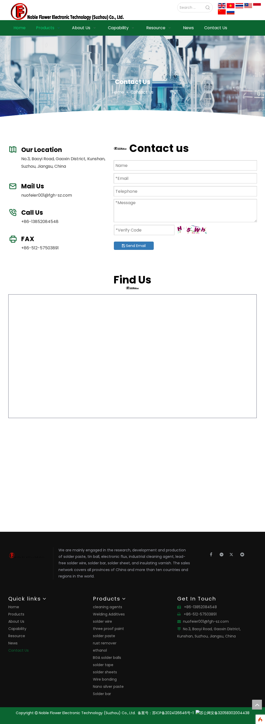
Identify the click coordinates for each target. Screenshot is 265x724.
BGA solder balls (107, 657)
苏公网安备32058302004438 (224, 712)
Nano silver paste (108, 686)
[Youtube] (242, 554)
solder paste (104, 635)
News (13, 643)
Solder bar (102, 693)
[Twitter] (233, 554)
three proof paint (108, 628)
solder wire (102, 621)
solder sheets (105, 672)
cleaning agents (107, 607)
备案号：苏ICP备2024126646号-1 (167, 712)
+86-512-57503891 (40, 248)
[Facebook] (212, 554)
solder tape (103, 664)
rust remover (104, 643)
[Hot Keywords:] (207, 7)
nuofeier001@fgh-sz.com (46, 195)
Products (16, 614)
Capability (17, 628)
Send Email (135, 245)
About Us (16, 621)
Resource (16, 635)
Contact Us (18, 650)
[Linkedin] (222, 554)
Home (13, 607)
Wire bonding (105, 679)
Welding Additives (109, 614)
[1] (222, 6)
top (257, 705)
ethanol (100, 650)
